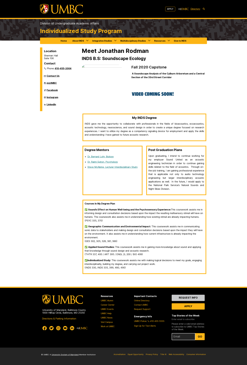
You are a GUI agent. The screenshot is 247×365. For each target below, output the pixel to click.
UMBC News (106, 317)
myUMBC (52, 84)
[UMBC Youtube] (65, 328)
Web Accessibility (176, 354)
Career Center (107, 305)
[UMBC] (61, 9)
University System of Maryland (65, 355)
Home (64, 41)
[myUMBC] (184, 9)
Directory (195, 8)
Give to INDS (180, 41)
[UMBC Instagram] (58, 328)
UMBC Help (106, 313)
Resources (160, 41)
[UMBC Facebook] (44, 328)
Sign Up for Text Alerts (145, 326)
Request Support (142, 309)
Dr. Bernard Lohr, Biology (100, 156)
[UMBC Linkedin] (72, 328)
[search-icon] (204, 9)
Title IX (163, 354)
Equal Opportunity (136, 354)
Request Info (188, 297)
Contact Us (53, 75)
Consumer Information (196, 354)
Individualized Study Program (81, 30)
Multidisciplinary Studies (133, 41)
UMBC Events (107, 309)
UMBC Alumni (107, 300)
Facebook (52, 91)
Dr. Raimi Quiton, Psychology (102, 161)
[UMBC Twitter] (51, 328)
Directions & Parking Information (59, 318)
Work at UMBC (107, 326)
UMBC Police (140, 321)
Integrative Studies (102, 41)
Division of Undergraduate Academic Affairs (69, 23)
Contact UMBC (141, 305)
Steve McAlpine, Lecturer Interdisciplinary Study (112, 167)
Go (200, 336)
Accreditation (120, 354)
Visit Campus (107, 322)
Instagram (52, 98)
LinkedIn (51, 105)
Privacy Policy (152, 354)
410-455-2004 (63, 68)
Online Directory (142, 300)
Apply (170, 9)
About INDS (78, 41)
